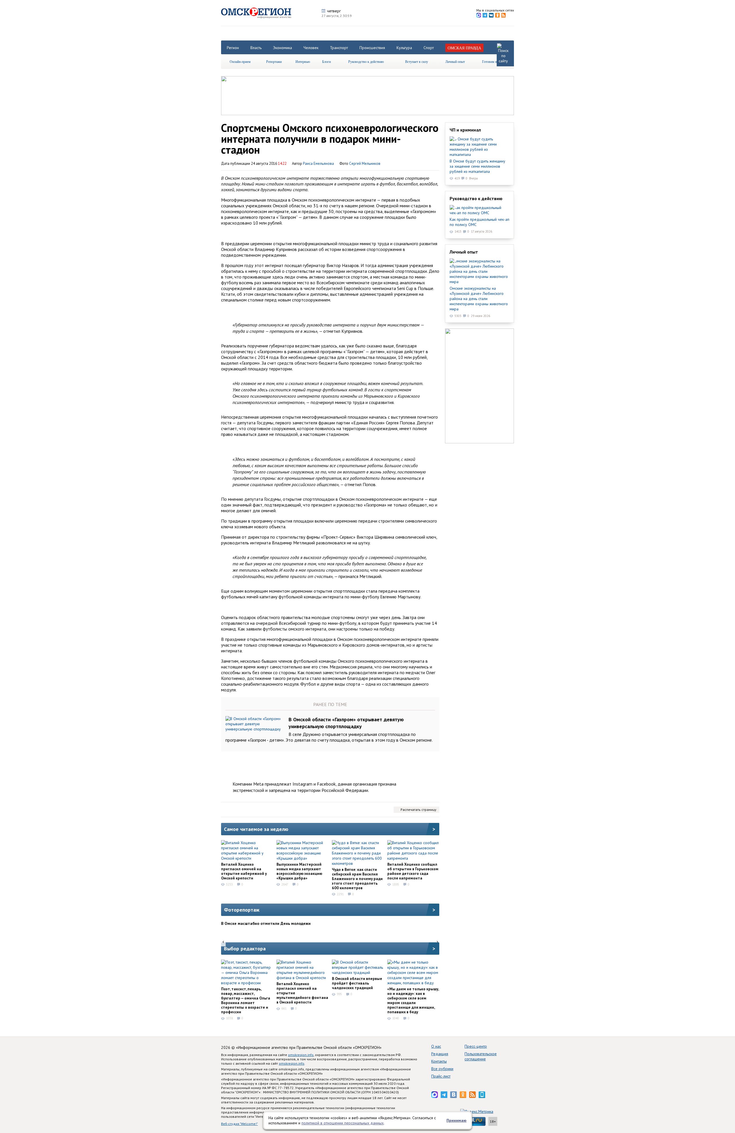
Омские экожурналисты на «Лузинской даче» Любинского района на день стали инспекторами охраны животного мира (479, 299)
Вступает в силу (416, 61)
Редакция (439, 1053)
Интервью (302, 61)
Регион (233, 47)
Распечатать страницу (418, 809)
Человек (310, 47)
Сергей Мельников (364, 163)
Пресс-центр (476, 1046)
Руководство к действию (366, 61)
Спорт (428, 47)
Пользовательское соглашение (481, 1056)
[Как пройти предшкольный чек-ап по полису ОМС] (479, 210)
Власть (256, 47)
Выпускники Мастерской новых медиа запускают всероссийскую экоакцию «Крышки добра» (299, 871)
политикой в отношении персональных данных (342, 1123)
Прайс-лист (440, 1076)
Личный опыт (455, 61)
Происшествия (372, 47)
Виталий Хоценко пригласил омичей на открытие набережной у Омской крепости (244, 871)
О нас (436, 1046)
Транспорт (339, 47)
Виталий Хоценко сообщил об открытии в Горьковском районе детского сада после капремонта (412, 871)
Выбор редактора (245, 948)
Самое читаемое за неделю (256, 829)
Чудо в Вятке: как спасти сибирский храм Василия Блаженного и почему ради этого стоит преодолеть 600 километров (357, 878)
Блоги (326, 61)
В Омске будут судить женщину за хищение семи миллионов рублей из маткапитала (477, 166)
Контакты (439, 1061)
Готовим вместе (493, 61)
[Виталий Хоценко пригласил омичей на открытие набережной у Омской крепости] (247, 850)
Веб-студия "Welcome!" (239, 1124)
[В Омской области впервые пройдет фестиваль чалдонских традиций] (358, 967)
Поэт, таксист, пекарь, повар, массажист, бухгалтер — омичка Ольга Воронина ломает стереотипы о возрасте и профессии (245, 1000)
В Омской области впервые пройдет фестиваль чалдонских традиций (357, 983)
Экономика (282, 47)
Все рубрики (442, 1068)
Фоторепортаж (242, 909)
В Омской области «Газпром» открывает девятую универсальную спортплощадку (346, 723)
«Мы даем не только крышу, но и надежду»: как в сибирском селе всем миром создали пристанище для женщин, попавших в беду (413, 1000)
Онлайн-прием (240, 61)
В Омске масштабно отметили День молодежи (266, 923)
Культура (404, 47)
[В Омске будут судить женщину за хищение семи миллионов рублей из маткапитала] (479, 146)
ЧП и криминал (465, 130)
